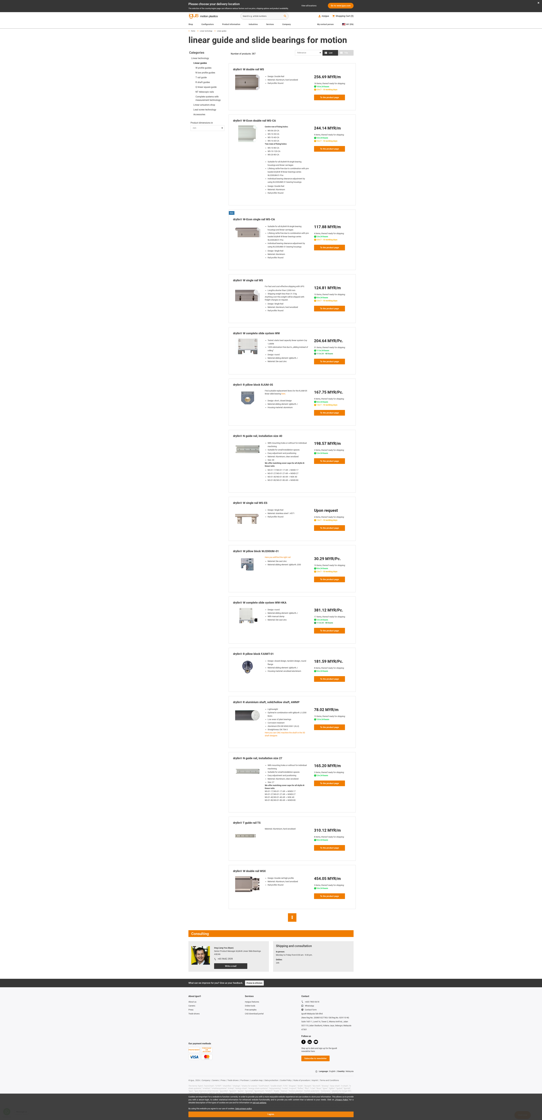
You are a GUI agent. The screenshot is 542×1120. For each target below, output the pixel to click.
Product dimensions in (202, 122)
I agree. (271, 1114)
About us (192, 999)
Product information (231, 24)
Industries (253, 24)
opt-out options (259, 1103)
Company (286, 24)
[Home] (203, 16)
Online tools (250, 1003)
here (283, 394)
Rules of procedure (301, 1077)
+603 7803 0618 (312, 999)
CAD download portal (254, 1010)
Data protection (271, 1077)
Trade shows (194, 1010)
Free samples (250, 1006)
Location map (257, 1077)
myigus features (252, 999)
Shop (190, 24)
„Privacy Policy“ (342, 1100)
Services (270, 24)
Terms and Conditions (329, 1077)
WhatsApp (309, 1003)
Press (190, 1006)
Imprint (315, 1077)
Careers (191, 1003)
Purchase (244, 1077)
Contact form (311, 1006)
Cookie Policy (286, 1077)
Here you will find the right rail (277, 557)
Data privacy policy (243, 1108)
